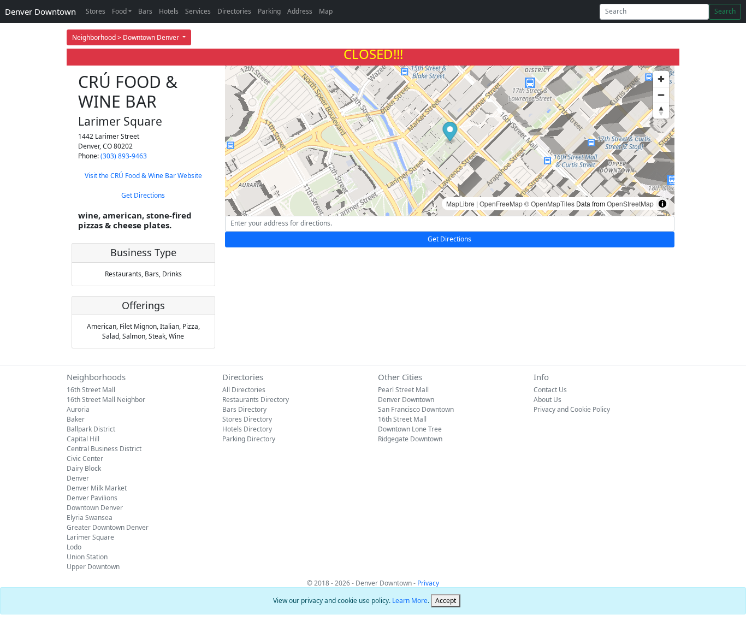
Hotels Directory (247, 429)
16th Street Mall (91, 389)
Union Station (87, 556)
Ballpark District (91, 429)
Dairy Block (84, 468)
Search (725, 11)
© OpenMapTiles (549, 203)
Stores (95, 11)
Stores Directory (247, 419)
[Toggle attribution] (662, 203)
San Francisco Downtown (416, 409)
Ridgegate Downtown (410, 438)
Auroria (78, 409)
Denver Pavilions (92, 497)
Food (119, 11)
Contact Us (550, 389)
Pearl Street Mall (403, 389)
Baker (76, 419)
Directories (234, 11)
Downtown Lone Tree (410, 429)
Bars (145, 11)
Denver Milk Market (97, 488)
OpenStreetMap (630, 203)
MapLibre (460, 203)
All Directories (243, 389)
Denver (78, 478)
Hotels (169, 11)
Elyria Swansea (90, 517)
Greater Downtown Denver (108, 527)
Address (299, 11)
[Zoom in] (661, 79)
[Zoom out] (661, 95)
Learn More (410, 600)
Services (198, 11)
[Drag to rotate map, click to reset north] (661, 111)
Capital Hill (83, 438)
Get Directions (143, 195)
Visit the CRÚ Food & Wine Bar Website (143, 175)
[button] (449, 133)
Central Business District (104, 448)
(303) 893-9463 (123, 156)
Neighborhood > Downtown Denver (126, 37)
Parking (269, 11)
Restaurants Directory (255, 399)
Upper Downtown (93, 566)
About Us (547, 399)
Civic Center (85, 458)
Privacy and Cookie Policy (572, 409)
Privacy (428, 583)
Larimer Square (90, 537)
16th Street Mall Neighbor (106, 399)
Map (326, 11)
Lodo (74, 547)
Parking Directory (248, 438)
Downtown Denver (95, 507)
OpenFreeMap (501, 203)
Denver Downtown (40, 11)
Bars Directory (244, 409)
